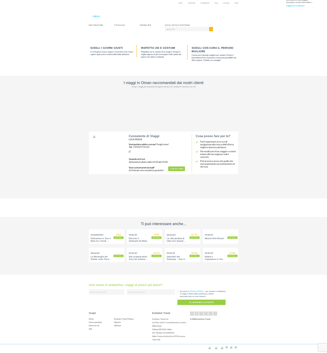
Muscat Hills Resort (214, 238)
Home (91, 319)
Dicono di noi (94, 326)
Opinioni (117, 322)
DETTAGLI (118, 238)
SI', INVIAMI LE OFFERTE (201, 302)
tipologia (119, 25)
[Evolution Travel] (97, 4)
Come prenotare (95, 322)
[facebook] (192, 314)
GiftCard (117, 326)
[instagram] (215, 314)
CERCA (96, 16)
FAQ (216, 3)
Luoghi (226, 3)
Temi (236, 3)
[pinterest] (206, 314)
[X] (197, 314)
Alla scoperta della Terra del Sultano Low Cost (138, 259)
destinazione (96, 25)
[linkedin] (201, 314)
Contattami (176, 169)
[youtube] (210, 314)
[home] (98, 348)
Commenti (205, 3)
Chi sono (192, 3)
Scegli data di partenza (177, 25)
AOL (91, 329)
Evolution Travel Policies (124, 319)
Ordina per (145, 25)
